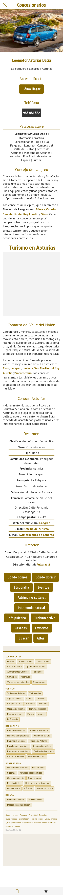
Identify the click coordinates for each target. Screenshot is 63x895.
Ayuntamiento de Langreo (36, 535)
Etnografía (21, 587)
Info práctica (17, 618)
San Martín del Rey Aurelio (20, 214)
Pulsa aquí (43, 564)
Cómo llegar (31, 89)
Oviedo (51, 209)
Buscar (23, 638)
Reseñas (21, 628)
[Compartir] (17, 891)
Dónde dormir (45, 577)
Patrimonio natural (31, 608)
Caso (6, 368)
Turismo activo (44, 618)
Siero (44, 214)
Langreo (15, 368)
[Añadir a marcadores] (46, 891)
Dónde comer (17, 577)
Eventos (43, 587)
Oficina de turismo (36, 529)
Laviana (28, 368)
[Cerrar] (5, 5)
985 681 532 (31, 113)
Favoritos (41, 628)
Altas (41, 638)
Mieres (40, 209)
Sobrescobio (23, 373)
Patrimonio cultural (31, 598)
